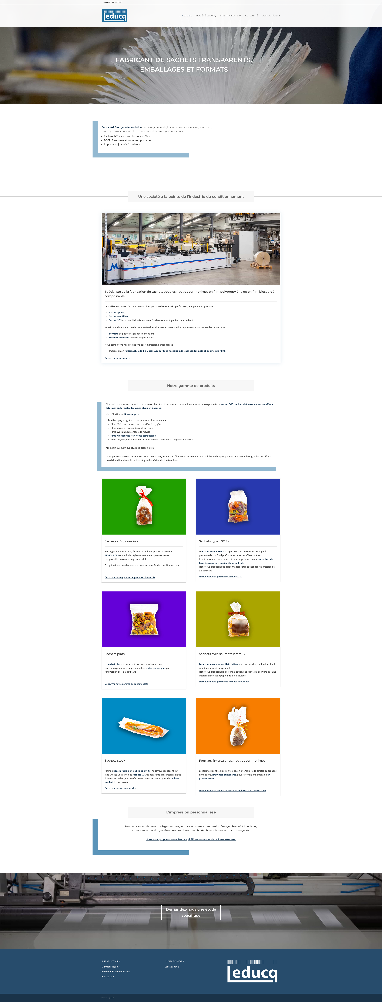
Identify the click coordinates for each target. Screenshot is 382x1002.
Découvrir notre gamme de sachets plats (126, 683)
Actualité (251, 16)
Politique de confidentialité (115, 971)
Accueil (187, 16)
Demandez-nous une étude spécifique (191, 912)
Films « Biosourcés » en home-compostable (133, 435)
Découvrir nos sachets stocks (120, 788)
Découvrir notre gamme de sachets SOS (220, 576)
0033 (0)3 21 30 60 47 (113, 2)
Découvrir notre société (117, 357)
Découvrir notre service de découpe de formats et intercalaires (232, 790)
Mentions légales (110, 966)
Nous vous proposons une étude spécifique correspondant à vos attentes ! (191, 839)
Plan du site (107, 976)
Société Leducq (206, 16)
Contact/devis (271, 16)
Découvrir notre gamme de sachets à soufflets (224, 681)
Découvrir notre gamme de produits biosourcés (130, 577)
